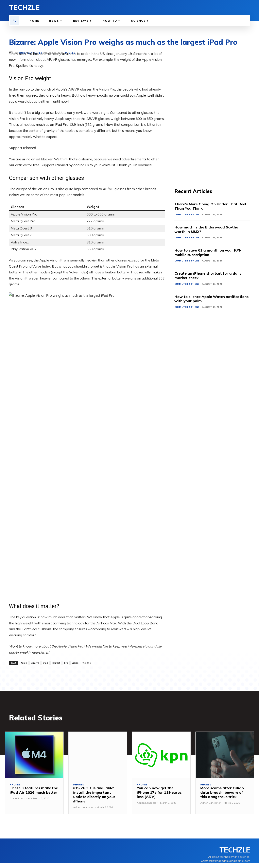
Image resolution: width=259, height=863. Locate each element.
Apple (24, 662)
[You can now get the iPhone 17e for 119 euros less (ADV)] (161, 755)
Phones (15, 785)
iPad (45, 662)
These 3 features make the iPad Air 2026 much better (34, 790)
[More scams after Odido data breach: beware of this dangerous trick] (225, 755)
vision (75, 662)
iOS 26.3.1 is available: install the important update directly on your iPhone (94, 794)
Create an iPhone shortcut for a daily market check (208, 275)
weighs (87, 662)
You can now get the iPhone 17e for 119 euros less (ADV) (159, 792)
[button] (14, 20)
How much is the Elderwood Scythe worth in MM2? (206, 229)
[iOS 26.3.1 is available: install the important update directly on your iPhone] (98, 755)
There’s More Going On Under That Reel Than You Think (210, 206)
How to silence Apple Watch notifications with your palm (211, 298)
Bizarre (35, 662)
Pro (66, 662)
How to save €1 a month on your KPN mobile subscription (208, 252)
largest (56, 662)
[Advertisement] (212, 111)
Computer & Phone (186, 214)
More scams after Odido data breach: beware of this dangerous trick (222, 792)
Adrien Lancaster (20, 798)
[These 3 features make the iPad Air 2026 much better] (34, 755)
